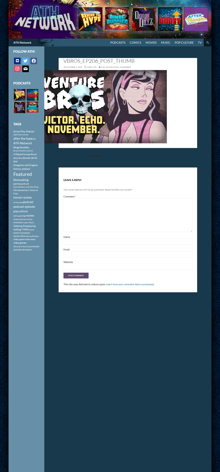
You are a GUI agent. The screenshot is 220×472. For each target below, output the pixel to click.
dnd (15, 161)
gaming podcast (21, 183)
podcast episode (24, 206)
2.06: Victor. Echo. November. (116, 67)
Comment (69, 196)
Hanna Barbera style (21, 187)
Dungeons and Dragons (25, 165)
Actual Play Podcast (23, 131)
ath (34, 139)
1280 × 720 (91, 67)
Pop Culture (184, 42)
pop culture (20, 211)
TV (200, 42)
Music (165, 42)
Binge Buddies (21, 147)
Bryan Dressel (19, 150)
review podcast (19, 219)
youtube (35, 246)
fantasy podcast (21, 168)
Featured (22, 174)
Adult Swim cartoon (20, 134)
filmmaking (21, 180)
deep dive (17, 158)
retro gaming (19, 216)
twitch (31, 230)
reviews (29, 219)
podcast (28, 202)
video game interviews (24, 239)
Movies (151, 42)
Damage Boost (29, 154)
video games (20, 242)
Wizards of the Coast (22, 246)
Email (66, 249)
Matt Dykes (34, 187)
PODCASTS (117, 42)
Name (66, 236)
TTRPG (25, 229)
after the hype (23, 138)
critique (17, 154)
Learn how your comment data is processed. (130, 284)
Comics (135, 42)
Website (68, 261)
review (30, 215)
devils (34, 157)
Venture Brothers (32, 236)
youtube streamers (22, 249)
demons (27, 157)
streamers (18, 222)
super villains (29, 222)
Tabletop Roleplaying (24, 225)
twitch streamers (21, 232)
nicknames (17, 202)
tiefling (17, 229)
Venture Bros (19, 236)
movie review (22, 197)
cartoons (29, 150)
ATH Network (22, 42)
